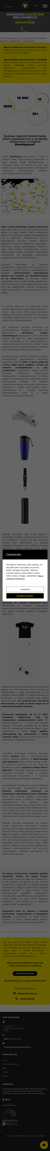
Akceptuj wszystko (25, 596)
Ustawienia (25, 589)
